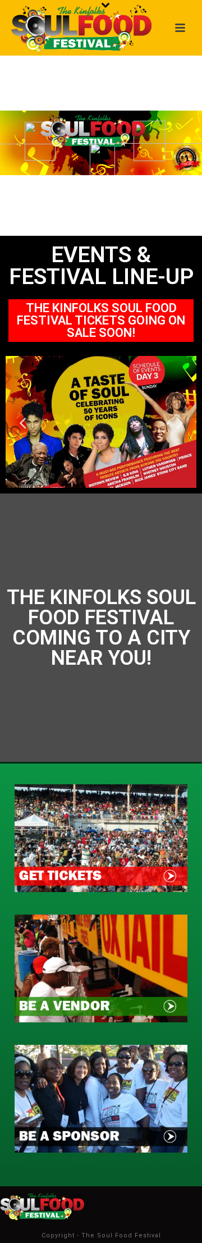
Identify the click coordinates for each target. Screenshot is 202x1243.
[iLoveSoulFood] (42, 1205)
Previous (22, 422)
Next (179, 422)
